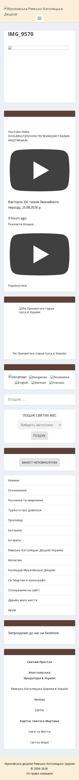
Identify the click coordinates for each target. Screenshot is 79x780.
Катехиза (15, 530)
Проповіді (15, 520)
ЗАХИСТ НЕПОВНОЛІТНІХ (39, 462)
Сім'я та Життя (39, 731)
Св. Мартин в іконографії (26, 580)
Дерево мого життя (22, 600)
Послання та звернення (25, 500)
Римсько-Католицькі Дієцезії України (35, 550)
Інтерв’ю (14, 540)
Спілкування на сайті (24, 590)
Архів (12, 610)
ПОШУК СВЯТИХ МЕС (40, 415)
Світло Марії (39, 742)
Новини (13, 480)
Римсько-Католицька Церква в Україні (39, 689)
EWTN (39, 710)
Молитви (15, 560)
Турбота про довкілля (24, 510)
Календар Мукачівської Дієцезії (31, 570)
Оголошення (17, 490)
